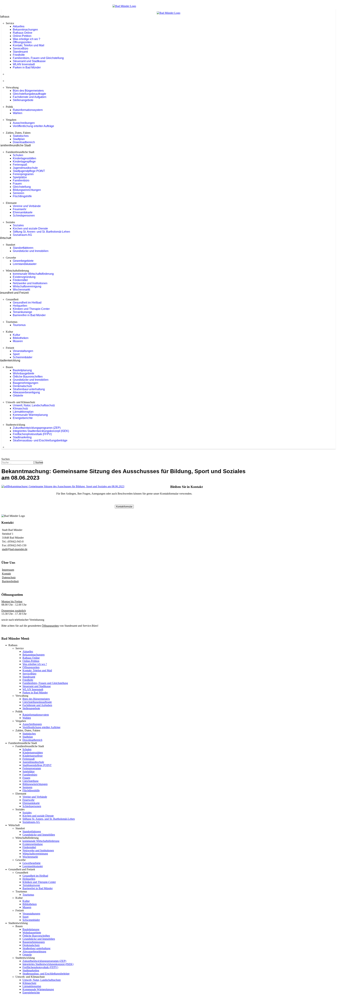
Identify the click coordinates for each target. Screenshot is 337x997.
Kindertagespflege (24, 161)
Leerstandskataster (25, 263)
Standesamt (20, 51)
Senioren (18, 193)
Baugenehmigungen (25, 382)
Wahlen (17, 113)
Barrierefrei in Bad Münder (29, 315)
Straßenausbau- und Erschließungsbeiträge (40, 440)
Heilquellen (20, 305)
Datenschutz (9, 577)
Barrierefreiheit (10, 581)
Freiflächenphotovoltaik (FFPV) (32, 434)
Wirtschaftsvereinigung (27, 286)
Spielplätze (20, 177)
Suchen (5, 459)
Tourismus (19, 325)
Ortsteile (18, 395)
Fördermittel (20, 280)
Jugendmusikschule (25, 167)
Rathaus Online (22, 32)
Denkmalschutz (22, 386)
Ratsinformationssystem (28, 109)
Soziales (18, 225)
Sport (16, 354)
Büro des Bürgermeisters (28, 90)
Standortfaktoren (23, 247)
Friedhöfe (19, 54)
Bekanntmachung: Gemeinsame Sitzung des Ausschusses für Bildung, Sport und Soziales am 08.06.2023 (66, 486)
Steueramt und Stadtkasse (29, 61)
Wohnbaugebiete (23, 373)
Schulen (18, 155)
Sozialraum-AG (22, 234)
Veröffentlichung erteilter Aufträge (33, 126)
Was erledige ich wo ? (26, 39)
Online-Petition (22, 35)
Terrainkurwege (22, 312)
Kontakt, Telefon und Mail (28, 45)
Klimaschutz (20, 408)
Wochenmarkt (21, 289)
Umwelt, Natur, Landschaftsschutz (34, 405)
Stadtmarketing (22, 437)
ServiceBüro (20, 48)
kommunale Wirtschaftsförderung (33, 273)
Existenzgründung (24, 276)
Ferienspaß (20, 164)
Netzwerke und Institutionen (30, 283)
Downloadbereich (24, 142)
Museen (18, 341)
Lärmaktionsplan (23, 411)
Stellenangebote (23, 100)
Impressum (8, 569)
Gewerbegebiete (23, 260)
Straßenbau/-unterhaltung (29, 389)
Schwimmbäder (22, 357)
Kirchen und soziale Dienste (30, 228)
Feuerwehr (19, 209)
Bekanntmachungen (25, 29)
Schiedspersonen (24, 215)
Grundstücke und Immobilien (30, 250)
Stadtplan (19, 139)
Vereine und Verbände (27, 206)
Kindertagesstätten (24, 158)
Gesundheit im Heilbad (27, 302)
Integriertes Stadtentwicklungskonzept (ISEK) (41, 430)
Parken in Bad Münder (27, 67)
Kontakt (6, 573)
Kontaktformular (124, 506)
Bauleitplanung (22, 370)
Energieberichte (23, 417)
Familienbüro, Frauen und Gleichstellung (38, 57)
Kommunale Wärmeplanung (30, 414)
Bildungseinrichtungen (27, 189)
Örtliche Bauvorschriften (28, 376)
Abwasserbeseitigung (26, 392)
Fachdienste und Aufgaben (29, 96)
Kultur (16, 334)
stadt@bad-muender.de (14, 549)
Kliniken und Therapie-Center (31, 308)
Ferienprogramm (23, 174)
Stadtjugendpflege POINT (29, 170)
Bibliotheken (20, 337)
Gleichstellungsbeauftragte (29, 93)
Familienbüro (21, 180)
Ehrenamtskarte (22, 212)
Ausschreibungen (24, 122)
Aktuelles (18, 26)
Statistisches (21, 135)
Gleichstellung (22, 186)
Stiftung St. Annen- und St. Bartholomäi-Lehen (41, 231)
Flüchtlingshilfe (22, 196)
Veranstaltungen (23, 350)
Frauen (17, 183)
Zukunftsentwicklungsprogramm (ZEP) (37, 427)
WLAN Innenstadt (24, 64)
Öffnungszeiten (22, 42)
